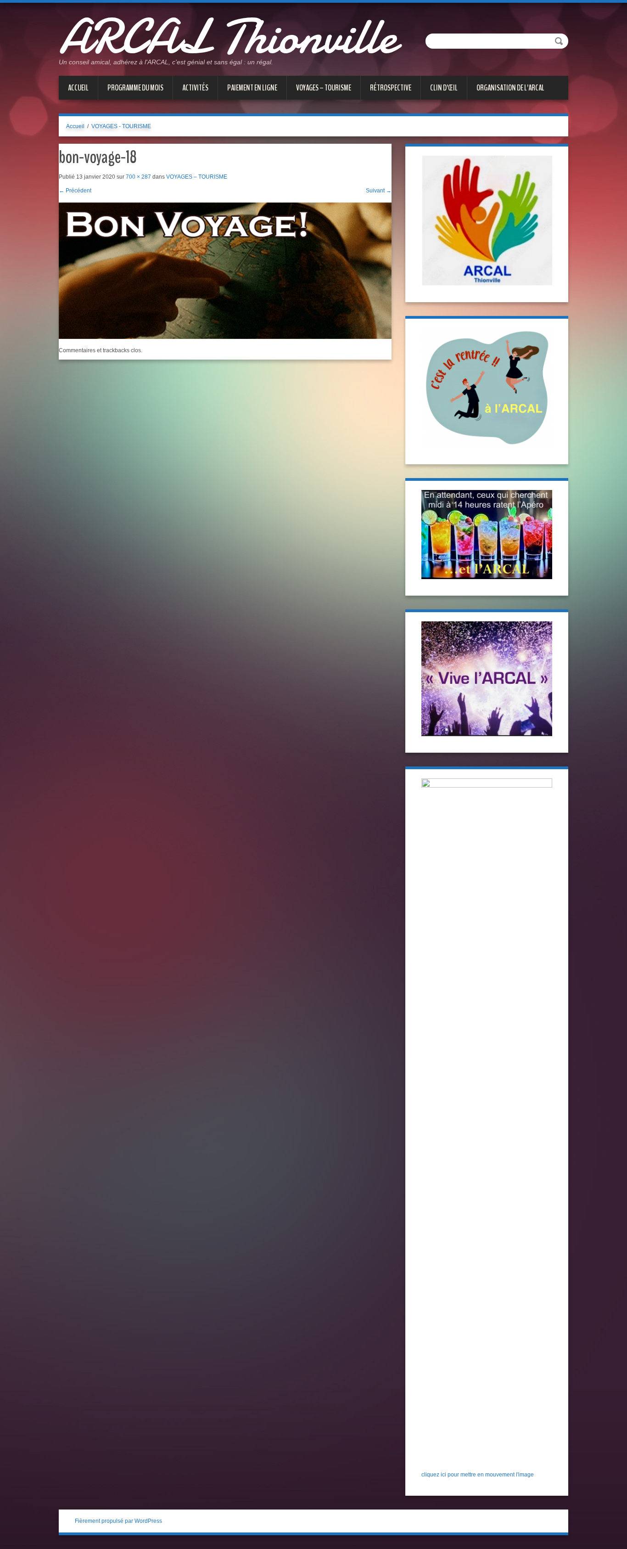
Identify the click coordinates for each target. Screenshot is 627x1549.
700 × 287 (138, 177)
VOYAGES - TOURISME (121, 126)
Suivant (379, 190)
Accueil (78, 87)
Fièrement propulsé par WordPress (118, 1521)
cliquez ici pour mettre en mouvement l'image (477, 1474)
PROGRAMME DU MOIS (135, 87)
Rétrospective (390, 87)
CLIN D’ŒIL (444, 87)
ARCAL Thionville (227, 36)
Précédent (75, 190)
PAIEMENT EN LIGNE (252, 87)
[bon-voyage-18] (225, 270)
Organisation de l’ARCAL (510, 87)
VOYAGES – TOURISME (323, 87)
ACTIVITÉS (195, 87)
